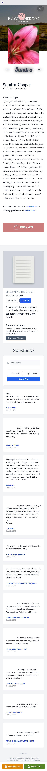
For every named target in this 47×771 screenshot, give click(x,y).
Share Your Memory (16, 338)
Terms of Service (30, 760)
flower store (30, 210)
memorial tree (32, 206)
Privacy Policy (16, 760)
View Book (12, 300)
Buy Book (25, 300)
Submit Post (23, 379)
